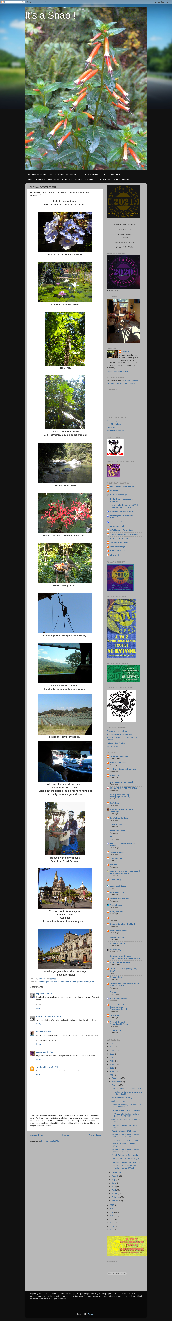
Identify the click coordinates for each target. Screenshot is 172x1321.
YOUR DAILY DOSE (118, 551)
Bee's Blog (114, 803)
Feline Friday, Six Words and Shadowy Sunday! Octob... (123, 1167)
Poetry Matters (116, 912)
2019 (112, 1057)
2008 (112, 1223)
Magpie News (112, 746)
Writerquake (115, 1030)
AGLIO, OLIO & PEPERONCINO (124, 788)
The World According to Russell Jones (123, 734)
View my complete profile (117, 371)
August (115, 1176)
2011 (112, 1212)
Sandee (39, 1032)
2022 (112, 1047)
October (115, 1085)
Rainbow (114, 491)
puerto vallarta (83, 982)
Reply (38, 1008)
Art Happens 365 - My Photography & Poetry (120, 796)
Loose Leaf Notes (118, 886)
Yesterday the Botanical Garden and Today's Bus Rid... (126, 1093)
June (114, 1183)
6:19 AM (57, 1016)
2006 (112, 1230)
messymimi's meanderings (122, 486)
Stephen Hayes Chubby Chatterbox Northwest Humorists (125, 957)
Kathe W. (126, 352)
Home (65, 1135)
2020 (112, 1054)
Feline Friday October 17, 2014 (124, 1140)
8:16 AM (50, 1052)
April (114, 1190)
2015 (112, 1072)
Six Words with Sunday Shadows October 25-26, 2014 (125, 1115)
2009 (112, 1219)
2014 (112, 1075)
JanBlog (113, 865)
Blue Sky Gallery (114, 424)
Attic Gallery (112, 421)
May (114, 1187)
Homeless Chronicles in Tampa (124, 534)
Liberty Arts (111, 427)
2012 (112, 1209)
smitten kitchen (117, 937)
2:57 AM (48, 994)
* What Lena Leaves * (119, 756)
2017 (112, 1065)
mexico (73, 982)
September (117, 1172)
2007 (112, 1226)
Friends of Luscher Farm (117, 731)
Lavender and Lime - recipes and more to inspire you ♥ (125, 872)
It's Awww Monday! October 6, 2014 (126, 1162)
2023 (112, 1043)
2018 (112, 1061)
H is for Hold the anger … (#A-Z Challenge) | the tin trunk (124, 506)
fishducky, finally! (118, 526)
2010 (112, 1216)
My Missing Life (117, 892)
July (114, 1179)
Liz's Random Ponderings (121, 530)
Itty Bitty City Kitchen (119, 538)
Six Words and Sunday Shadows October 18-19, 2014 (125, 1135)
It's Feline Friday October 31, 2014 (126, 1088)
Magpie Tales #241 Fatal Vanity (124, 1155)
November (116, 1082)
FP (111, 837)
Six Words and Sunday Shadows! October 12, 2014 (125, 1151)
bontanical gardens (44, 982)
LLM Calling (115, 880)
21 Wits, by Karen (118, 763)
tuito (92, 982)
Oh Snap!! (114, 555)
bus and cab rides (61, 982)
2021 (112, 1050)
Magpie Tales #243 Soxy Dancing (125, 1110)
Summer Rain (116, 977)
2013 (112, 1205)
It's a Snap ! (50, 15)
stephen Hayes (43, 1067)
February (116, 1197)
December (116, 1078)
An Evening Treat (118, 1101)
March (115, 1194)
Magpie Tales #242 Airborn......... (125, 1131)
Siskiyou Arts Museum (116, 431)
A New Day (114, 775)
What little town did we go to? (123, 1098)
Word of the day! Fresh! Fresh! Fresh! (119, 1023)
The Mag (114, 992)
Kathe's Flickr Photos (116, 743)
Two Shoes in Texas (119, 542)
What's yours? (129, 383)
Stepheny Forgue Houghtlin (122, 511)
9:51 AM (54, 1067)
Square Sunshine (117, 943)
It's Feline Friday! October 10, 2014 (126, 1159)
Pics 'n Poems (116, 905)
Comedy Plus (116, 824)
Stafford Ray (115, 950)
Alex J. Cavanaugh (44, 1016)
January (115, 1201)
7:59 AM (47, 1032)
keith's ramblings (117, 547)
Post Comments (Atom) (51, 1141)
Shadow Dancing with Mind (122, 924)
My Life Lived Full (118, 522)
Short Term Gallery (118, 931)
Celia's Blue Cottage (119, 818)
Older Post (95, 1135)
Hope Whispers (117, 858)
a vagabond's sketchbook (121, 782)
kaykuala (40, 994)
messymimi (41, 1052)
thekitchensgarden (118, 998)
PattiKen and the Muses (121, 899)
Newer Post (36, 1135)
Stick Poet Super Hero (120, 962)
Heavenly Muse (117, 852)
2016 (112, 1068)
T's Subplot (115, 1015)
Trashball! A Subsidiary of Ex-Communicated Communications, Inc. (123, 1007)
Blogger (91, 1314)
